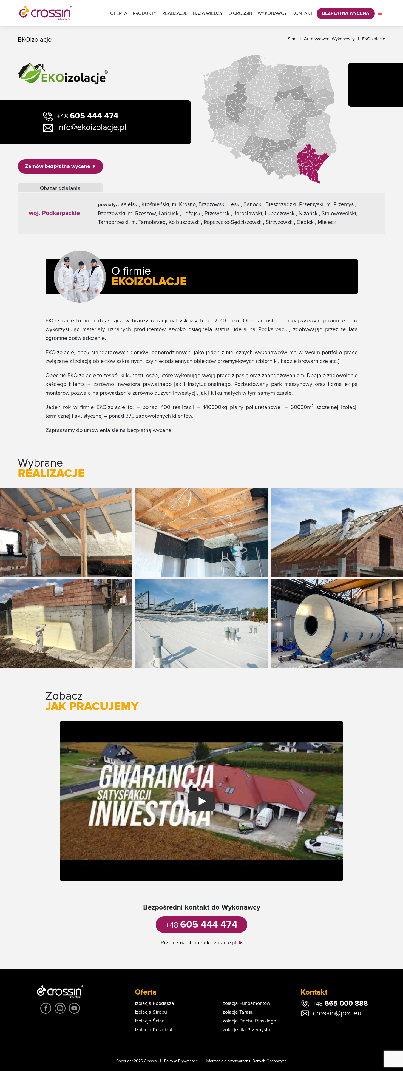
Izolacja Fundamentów (246, 1003)
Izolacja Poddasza (154, 1003)
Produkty (145, 13)
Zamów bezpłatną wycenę (57, 166)
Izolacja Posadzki (153, 1029)
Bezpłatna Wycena (345, 13)
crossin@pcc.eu (337, 1013)
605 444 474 (87, 116)
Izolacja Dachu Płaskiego (249, 1021)
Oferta (118, 13)
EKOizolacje (373, 39)
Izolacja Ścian (150, 1021)
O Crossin (240, 13)
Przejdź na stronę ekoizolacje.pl (199, 942)
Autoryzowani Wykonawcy (329, 39)
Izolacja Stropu (151, 1012)
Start (292, 39)
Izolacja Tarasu (238, 1012)
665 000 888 (340, 1003)
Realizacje (175, 13)
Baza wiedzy (208, 13)
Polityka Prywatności (181, 1061)
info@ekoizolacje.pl (91, 127)
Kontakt (303, 13)
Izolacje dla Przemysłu (246, 1029)
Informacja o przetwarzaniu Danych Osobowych (246, 1061)
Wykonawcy (272, 13)
